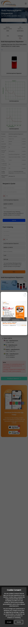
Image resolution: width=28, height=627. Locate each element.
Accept (9, 622)
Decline (19, 622)
